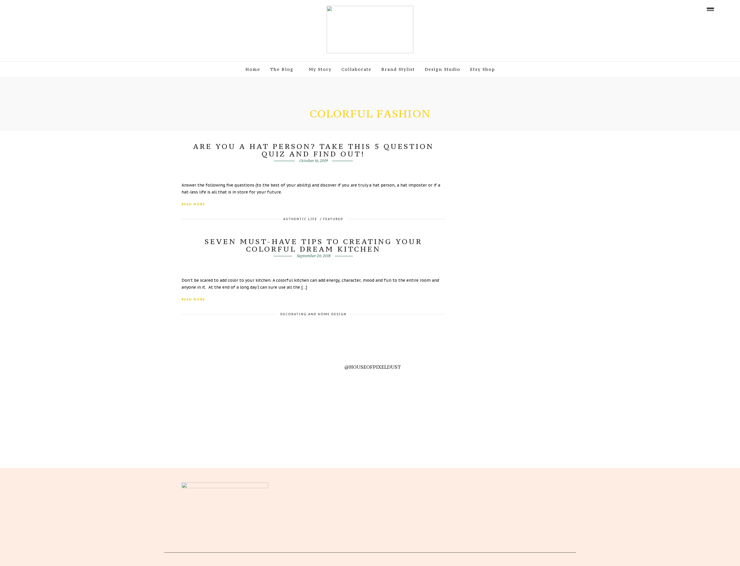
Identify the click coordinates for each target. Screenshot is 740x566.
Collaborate (356, 69)
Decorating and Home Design (313, 314)
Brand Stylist (398, 69)
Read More (193, 204)
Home (252, 69)
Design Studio (442, 69)
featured (333, 219)
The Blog (281, 69)
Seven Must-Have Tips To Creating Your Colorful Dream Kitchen (313, 245)
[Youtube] (44, 8)
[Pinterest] (52, 8)
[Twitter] (321, 485)
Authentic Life (300, 219)
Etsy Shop (482, 69)
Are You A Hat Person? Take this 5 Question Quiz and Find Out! (313, 150)
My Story (320, 69)
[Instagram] (60, 8)
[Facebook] (311, 485)
